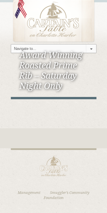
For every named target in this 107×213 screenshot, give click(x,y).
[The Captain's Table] (54, 21)
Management (29, 192)
